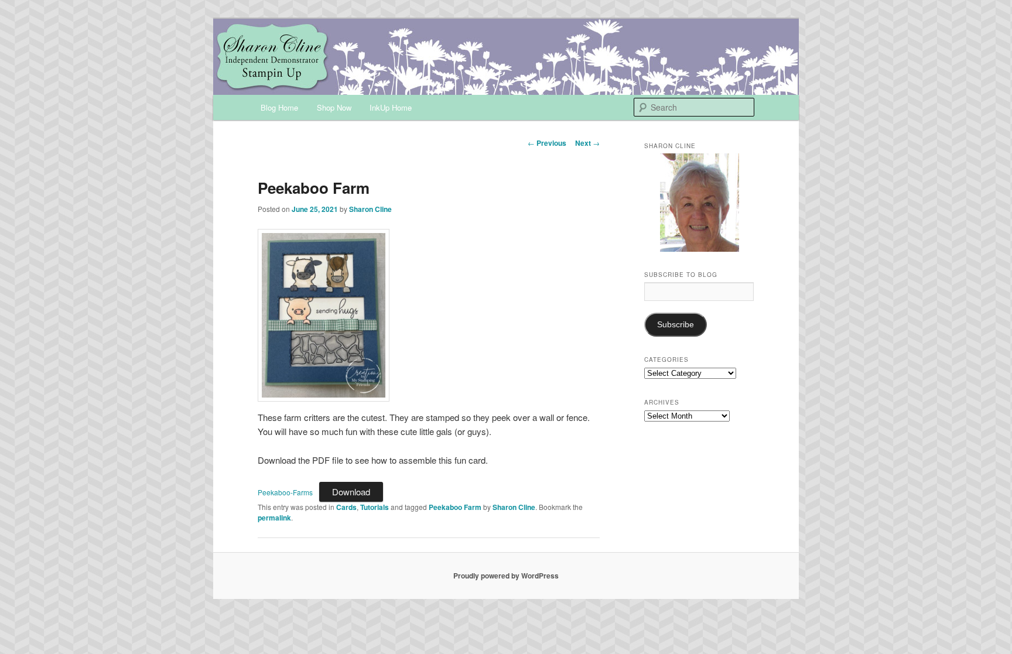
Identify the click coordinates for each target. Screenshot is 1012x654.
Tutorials (374, 507)
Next (587, 143)
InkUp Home (391, 107)
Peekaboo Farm (455, 507)
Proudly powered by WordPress (506, 575)
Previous (547, 143)
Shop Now (334, 107)
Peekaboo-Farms (285, 492)
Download (351, 491)
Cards (346, 507)
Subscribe (675, 324)
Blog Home (279, 107)
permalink (274, 517)
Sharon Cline (370, 209)
